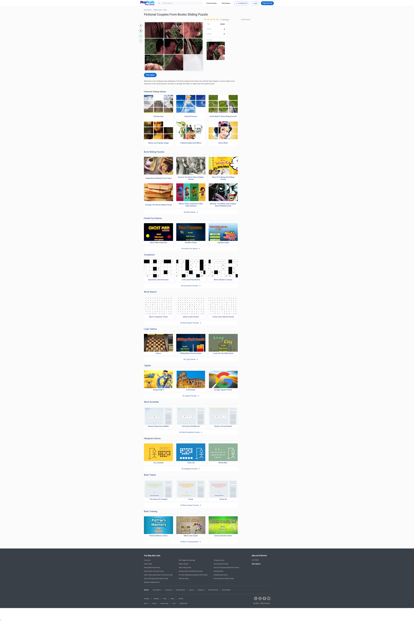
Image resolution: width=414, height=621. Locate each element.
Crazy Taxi (147, 560)
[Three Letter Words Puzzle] (223, 314)
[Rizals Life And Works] (223, 416)
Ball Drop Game (183, 578)
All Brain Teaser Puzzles (189, 505)
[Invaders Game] (190, 232)
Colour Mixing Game (185, 567)
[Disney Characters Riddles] (158, 416)
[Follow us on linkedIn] (255, 598)
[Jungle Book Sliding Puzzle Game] (158, 174)
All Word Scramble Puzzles (189, 432)
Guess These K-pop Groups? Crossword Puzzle (158, 575)
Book (165, 10)
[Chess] (158, 343)
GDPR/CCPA (183, 603)
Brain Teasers (226, 590)
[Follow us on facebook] (264, 598)
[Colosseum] (190, 379)
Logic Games (150, 329)
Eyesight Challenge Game (152, 582)
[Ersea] (190, 489)
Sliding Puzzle (157, 10)
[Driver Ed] (223, 489)
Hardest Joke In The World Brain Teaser (191, 571)
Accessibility (164, 603)
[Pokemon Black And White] (190, 139)
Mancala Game (218, 571)
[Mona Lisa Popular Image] (158, 139)
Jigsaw (147, 365)
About (172, 598)
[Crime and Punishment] (190, 277)
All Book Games (190, 212)
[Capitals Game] (223, 232)
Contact (180, 598)
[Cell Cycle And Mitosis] (190, 416)
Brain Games (148, 10)
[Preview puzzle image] (216, 51)
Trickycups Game (219, 560)
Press (164, 598)
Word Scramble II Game (221, 564)
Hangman (201, 590)
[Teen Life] (190, 452)
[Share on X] (141, 31)
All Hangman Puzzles (190, 469)
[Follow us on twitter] (259, 598)
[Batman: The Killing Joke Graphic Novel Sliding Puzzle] (223, 200)
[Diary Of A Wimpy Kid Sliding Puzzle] (223, 174)
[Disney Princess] (190, 112)
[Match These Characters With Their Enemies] (190, 200)
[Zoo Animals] (158, 452)
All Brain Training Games (189, 542)
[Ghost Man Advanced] (158, 232)
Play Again (150, 75)
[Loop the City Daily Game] (223, 343)
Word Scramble (151, 402)
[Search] (199, 3)
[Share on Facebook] (141, 26)
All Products (256, 564)
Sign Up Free (267, 3)
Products (146, 598)
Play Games (226, 3)
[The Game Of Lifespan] (158, 489)
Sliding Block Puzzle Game (152, 567)
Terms (146, 603)
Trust (174, 603)
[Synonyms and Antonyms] (158, 277)
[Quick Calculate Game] (223, 525)
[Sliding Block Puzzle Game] (190, 343)
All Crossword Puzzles (189, 286)
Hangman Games (152, 438)
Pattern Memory (183, 564)
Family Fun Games (153, 218)
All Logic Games (189, 359)
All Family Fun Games (190, 249)
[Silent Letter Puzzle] (190, 314)
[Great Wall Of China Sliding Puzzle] (223, 112)
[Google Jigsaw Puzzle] (223, 379)
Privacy (154, 603)
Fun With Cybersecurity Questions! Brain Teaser (193, 575)
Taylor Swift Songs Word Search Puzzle (156, 578)
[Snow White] (223, 139)
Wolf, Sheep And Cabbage (187, 560)
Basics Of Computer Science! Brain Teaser (226, 567)
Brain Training (150, 511)
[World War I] (223, 452)
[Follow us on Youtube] (268, 598)
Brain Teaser (150, 475)
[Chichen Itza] (158, 112)
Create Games (211, 3)
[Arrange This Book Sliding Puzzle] (158, 200)
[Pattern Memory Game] (158, 525)
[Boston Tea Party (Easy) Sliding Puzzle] (190, 174)
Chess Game (148, 564)
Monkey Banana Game (220, 575)
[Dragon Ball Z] (158, 379)
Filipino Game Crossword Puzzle (154, 571)
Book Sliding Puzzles (154, 152)
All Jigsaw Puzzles (189, 396)
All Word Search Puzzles (189, 323)
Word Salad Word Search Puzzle (224, 578)
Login (255, 3)
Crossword (149, 254)
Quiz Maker (255, 560)
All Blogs (156, 598)
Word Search (150, 292)
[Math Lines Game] (190, 525)
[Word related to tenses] (223, 277)
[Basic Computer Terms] (158, 314)
